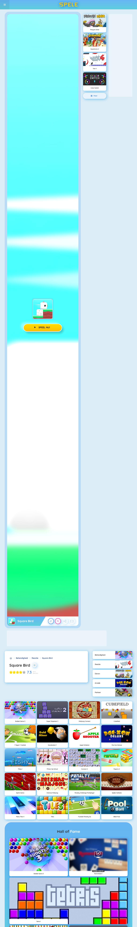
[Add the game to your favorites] (35, 665)
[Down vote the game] (58, 621)
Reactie (35, 658)
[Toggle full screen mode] (72, 621)
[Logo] (68, 4)
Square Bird (47, 658)
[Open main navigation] (4, 4)
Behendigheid (22, 658)
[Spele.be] (10, 658)
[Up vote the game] (51, 621)
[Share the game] (65, 621)
